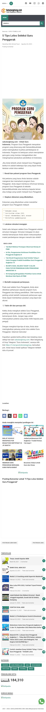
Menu (4, 3)
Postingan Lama (38, 543)
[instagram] (34, 3)
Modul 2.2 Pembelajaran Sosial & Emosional (25, 616)
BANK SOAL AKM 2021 (18, 567)
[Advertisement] (23, 73)
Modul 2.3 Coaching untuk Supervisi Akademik (26, 576)
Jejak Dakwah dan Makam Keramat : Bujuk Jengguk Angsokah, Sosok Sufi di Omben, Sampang (25, 597)
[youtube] (30, 3)
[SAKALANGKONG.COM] (11, 10)
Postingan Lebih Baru (9, 543)
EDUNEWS (5, 665)
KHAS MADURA (36, 665)
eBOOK (31, 668)
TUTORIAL (23, 668)
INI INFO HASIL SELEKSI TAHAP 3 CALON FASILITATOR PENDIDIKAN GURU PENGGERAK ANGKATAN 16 (22, 268)
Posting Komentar (7, 47)
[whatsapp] (38, 3)
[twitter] (10, 416)
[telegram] (43, 3)
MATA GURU (5, 668)
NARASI (15, 668)
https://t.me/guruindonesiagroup (18, 345)
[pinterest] (15, 416)
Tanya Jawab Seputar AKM (19, 559)
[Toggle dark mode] (11, 3)
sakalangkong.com (22, 340)
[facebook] (26, 3)
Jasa (27, 665)
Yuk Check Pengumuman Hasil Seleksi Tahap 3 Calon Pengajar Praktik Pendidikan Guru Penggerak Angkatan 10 (24, 260)
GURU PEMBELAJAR (17, 665)
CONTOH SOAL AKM (17, 607)
